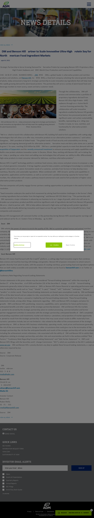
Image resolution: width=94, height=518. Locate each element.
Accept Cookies (54, 245)
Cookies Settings (19, 245)
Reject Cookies (70, 245)
